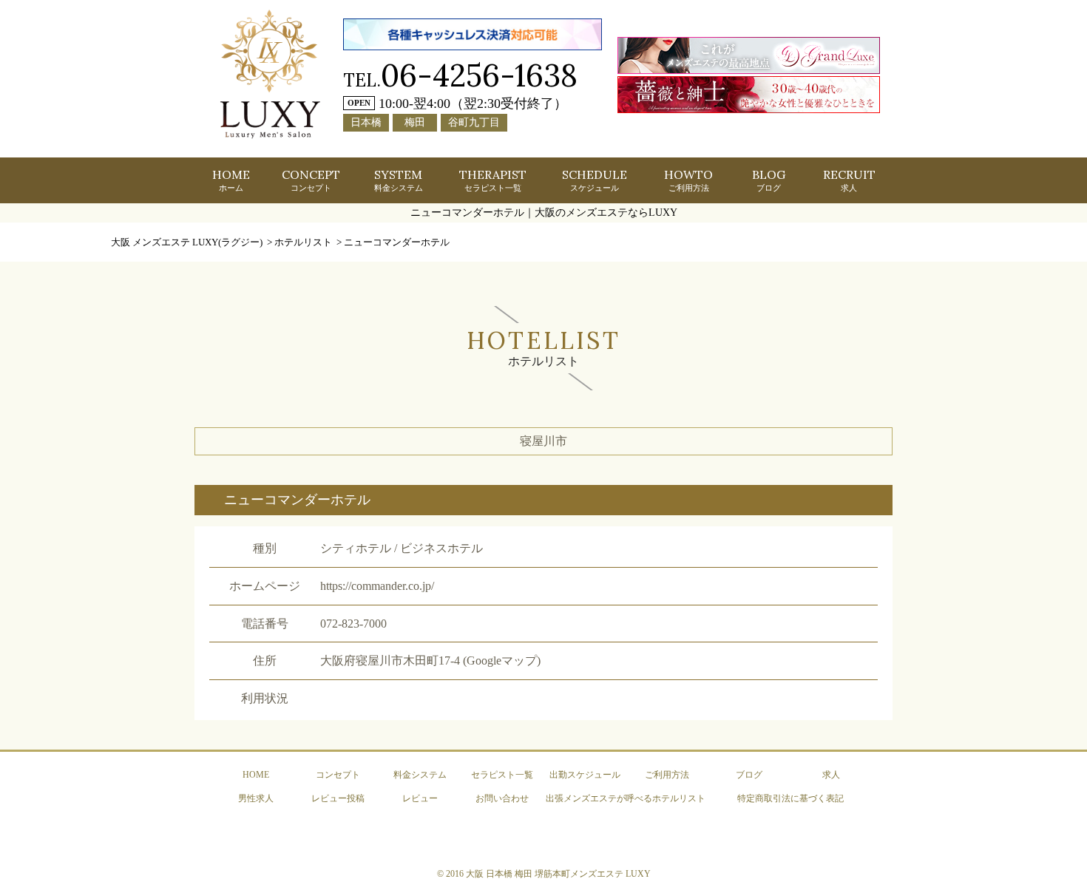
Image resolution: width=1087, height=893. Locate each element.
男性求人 (256, 798)
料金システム (420, 775)
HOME (231, 179)
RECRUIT (849, 179)
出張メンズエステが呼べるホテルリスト (625, 798)
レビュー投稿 (338, 798)
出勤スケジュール (584, 775)
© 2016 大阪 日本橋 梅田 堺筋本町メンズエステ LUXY (544, 874)
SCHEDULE (594, 179)
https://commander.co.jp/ (377, 586)
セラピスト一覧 (502, 775)
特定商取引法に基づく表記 (790, 798)
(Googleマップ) (502, 660)
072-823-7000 (353, 623)
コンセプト (338, 775)
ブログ (749, 775)
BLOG (768, 179)
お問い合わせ (502, 798)
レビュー (420, 798)
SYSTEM (398, 179)
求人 (831, 775)
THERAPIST (492, 179)
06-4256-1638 (479, 75)
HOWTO (688, 179)
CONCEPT (311, 179)
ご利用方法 (667, 775)
